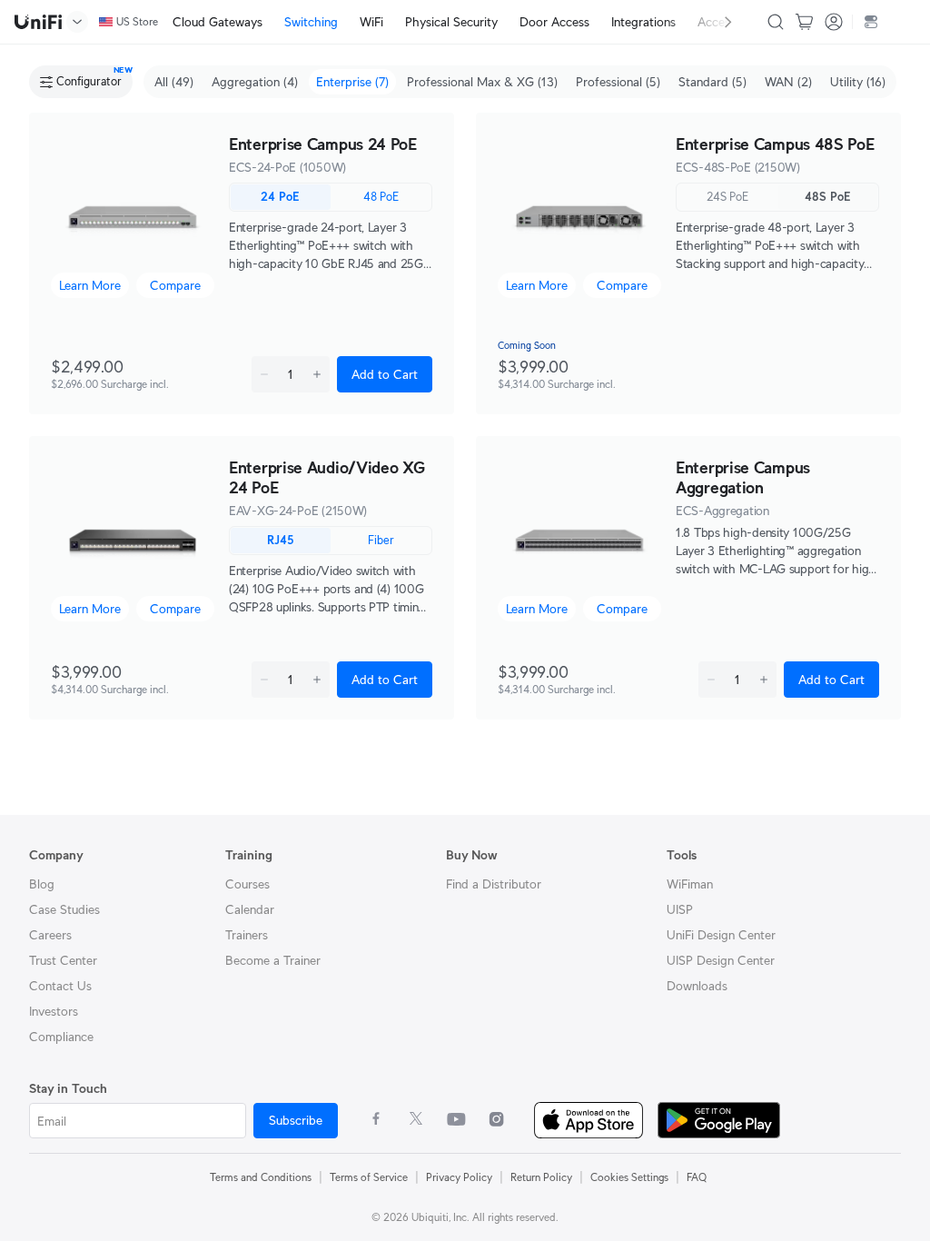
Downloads (697, 985)
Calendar (249, 909)
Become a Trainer (273, 960)
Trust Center (63, 960)
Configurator (89, 81)
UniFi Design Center (721, 935)
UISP (680, 909)
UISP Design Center (721, 960)
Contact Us (60, 985)
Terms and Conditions (261, 1177)
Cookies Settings (629, 1177)
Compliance (61, 1036)
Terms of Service (369, 1177)
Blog (41, 884)
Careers (50, 935)
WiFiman (690, 884)
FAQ (697, 1177)
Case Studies (64, 909)
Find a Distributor (493, 884)
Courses (247, 884)
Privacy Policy (459, 1177)
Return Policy (541, 1177)
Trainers (246, 935)
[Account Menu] (833, 21)
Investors (53, 1011)
